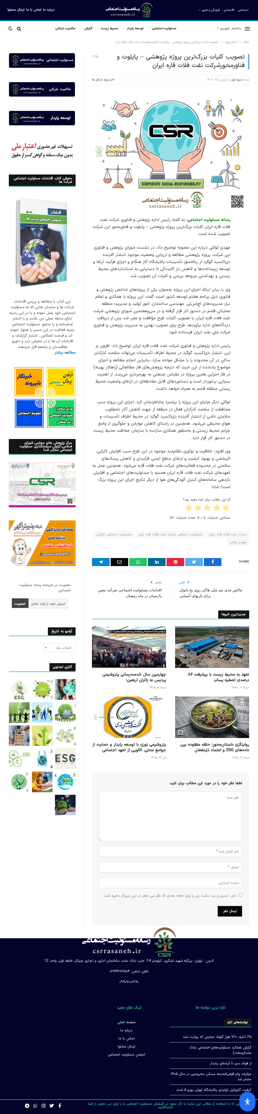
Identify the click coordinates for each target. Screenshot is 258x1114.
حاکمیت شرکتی (65, 28)
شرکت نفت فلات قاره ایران (228, 534)
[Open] (247, 1101)
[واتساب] (244, 310)
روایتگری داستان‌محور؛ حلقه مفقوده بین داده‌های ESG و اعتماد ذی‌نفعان (214, 747)
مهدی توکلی (238, 542)
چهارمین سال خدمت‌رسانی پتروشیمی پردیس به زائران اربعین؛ (134, 677)
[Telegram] (244, 297)
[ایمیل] (244, 285)
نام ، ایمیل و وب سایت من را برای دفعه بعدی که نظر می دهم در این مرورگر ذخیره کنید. (170, 895)
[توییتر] (244, 246)
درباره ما (49, 9)
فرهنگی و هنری (211, 10)
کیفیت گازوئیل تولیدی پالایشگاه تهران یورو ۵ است (213, 1090)
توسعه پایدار (135, 28)
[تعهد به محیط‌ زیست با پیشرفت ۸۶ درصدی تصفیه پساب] (212, 647)
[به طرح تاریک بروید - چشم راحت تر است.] (11, 28)
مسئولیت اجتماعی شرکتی (114, 534)
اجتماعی (243, 10)
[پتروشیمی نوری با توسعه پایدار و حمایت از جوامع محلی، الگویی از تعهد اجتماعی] (129, 717)
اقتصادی (229, 10)
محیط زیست (109, 28)
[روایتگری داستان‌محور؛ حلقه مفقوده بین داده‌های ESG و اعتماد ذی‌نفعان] (212, 717)
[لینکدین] (244, 259)
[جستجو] (19, 28)
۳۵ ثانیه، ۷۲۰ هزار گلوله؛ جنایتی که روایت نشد (217, 1037)
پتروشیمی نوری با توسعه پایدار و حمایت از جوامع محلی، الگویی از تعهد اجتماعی (129, 747)
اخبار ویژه (109, 80)
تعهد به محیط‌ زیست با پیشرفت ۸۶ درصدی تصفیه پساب (218, 677)
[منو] (247, 28)
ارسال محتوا (16, 9)
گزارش (88, 28)
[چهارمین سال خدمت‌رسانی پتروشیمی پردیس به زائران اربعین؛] (129, 647)
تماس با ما (33, 9)
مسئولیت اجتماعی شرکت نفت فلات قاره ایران (170, 534)
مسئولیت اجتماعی (164, 28)
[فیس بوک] (244, 233)
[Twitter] (51, 1106)
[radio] (226, 509)
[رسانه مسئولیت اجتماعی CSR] (129, 10)
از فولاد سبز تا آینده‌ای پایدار (230, 1063)
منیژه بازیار (236, 80)
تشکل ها (97, 80)
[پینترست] (244, 272)
